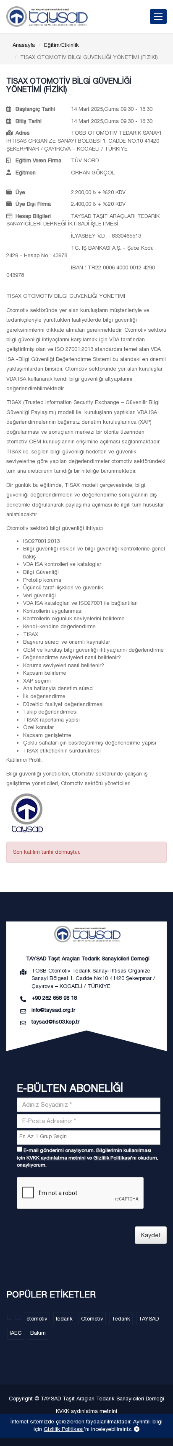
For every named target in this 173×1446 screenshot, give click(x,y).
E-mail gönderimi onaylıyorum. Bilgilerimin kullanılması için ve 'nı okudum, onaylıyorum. (87, 1157)
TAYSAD (149, 1318)
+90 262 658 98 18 (54, 998)
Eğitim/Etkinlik (61, 45)
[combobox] (88, 1137)
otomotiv (36, 1318)
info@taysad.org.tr (53, 1010)
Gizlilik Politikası (112, 1158)
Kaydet (151, 1235)
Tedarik (121, 1318)
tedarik (64, 1318)
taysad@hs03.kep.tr (55, 1022)
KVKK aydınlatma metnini (56, 1158)
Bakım (38, 1333)
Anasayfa (24, 45)
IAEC (16, 1333)
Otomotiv (92, 1318)
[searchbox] (89, 1137)
